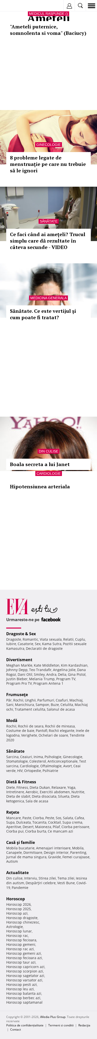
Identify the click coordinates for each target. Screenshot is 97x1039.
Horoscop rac (17, 935)
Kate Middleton (46, 665)
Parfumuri (45, 700)
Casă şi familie (20, 842)
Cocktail (54, 822)
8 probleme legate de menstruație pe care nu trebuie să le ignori (48, 164)
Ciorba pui (15, 831)
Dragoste (13, 639)
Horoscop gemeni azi (23, 953)
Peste (49, 817)
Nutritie (77, 792)
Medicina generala (48, 298)
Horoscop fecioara (21, 940)
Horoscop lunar (19, 931)
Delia (62, 674)
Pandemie (20, 887)
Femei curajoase (76, 857)
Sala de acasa (37, 801)
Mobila (78, 848)
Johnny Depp (17, 669)
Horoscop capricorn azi (25, 966)
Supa (10, 822)
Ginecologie (48, 145)
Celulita (66, 704)
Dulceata (23, 822)
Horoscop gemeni (20, 944)
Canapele (14, 852)
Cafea (79, 817)
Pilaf (56, 826)
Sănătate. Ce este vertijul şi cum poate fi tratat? (43, 314)
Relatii (68, 639)
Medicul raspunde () (48, 14)
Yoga (71, 787)
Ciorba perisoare (75, 826)
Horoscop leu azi (20, 989)
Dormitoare (32, 852)
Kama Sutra (51, 643)
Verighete (29, 735)
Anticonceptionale (63, 761)
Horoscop (15, 899)
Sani (9, 704)
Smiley (39, 674)
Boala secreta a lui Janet (40, 464)
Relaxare (58, 787)
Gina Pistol (77, 674)
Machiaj (76, 700)
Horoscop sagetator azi (25, 975)
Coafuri (62, 700)
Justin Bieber (17, 679)
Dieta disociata (44, 796)
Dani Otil (25, 674)
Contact (15, 1029)
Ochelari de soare (53, 735)
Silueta (63, 796)
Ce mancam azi (60, 831)
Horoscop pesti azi (21, 984)
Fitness (22, 787)
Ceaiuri (26, 756)
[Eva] (15, 5)
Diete (10, 787)
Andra (51, 674)
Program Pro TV (19, 683)
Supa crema (72, 822)
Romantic (30, 639)
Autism (12, 861)
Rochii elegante (61, 730)
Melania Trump (42, 679)
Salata (68, 817)
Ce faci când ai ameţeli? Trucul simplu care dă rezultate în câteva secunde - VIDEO (47, 240)
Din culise (48, 451)
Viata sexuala (51, 639)
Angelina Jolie (64, 669)
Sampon (42, 704)
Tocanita (39, 822)
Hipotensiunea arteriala (40, 486)
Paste (26, 817)
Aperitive (13, 826)
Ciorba (38, 817)
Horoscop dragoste (22, 917)
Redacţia (84, 1025)
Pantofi (41, 730)
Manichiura (24, 704)
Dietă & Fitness (21, 782)
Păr (9, 700)
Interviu (30, 878)
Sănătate (48, 221)
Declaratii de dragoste (44, 648)
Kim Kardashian (74, 665)
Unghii (30, 700)
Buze (55, 704)
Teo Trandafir (40, 669)
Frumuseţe (17, 694)
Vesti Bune (66, 883)
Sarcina (12, 756)
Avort (67, 766)
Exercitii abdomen (55, 792)
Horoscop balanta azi (23, 993)
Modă (11, 720)
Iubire (11, 643)
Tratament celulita (30, 709)
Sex (38, 643)
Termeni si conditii (61, 1025)
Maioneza (43, 826)
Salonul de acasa (61, 709)
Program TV (65, 679)
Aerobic (32, 792)
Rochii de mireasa (60, 726)
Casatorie (25, 643)
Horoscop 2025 (18, 908)
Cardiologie (49, 473)
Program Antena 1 (48, 683)
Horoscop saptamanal (24, 1002)
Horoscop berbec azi (23, 997)
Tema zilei (65, 878)
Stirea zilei (47, 878)
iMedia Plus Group (52, 1017)
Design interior (56, 852)
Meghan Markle (19, 665)
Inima (38, 756)
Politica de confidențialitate (25, 1025)
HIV (20, 770)
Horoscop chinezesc (22, 922)
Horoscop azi (17, 913)
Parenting (78, 852)
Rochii (18, 700)
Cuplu (80, 639)
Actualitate (17, 872)
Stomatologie (17, 761)
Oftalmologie (51, 766)
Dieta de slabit (18, 796)
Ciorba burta (35, 831)
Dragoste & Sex (21, 633)
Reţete (12, 812)
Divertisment (19, 659)
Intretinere (15, 792)
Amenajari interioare (53, 848)
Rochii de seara (31, 726)
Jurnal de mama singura (26, 857)
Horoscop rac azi (20, 949)
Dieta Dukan (40, 787)
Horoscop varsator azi (24, 980)
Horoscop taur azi (21, 962)
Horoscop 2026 (18, 904)
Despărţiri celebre (41, 883)
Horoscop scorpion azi (24, 971)
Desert (28, 826)
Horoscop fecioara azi (24, 957)
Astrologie (14, 926)
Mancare (13, 817)
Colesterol (37, 761)
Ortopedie (32, 770)
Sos (58, 817)
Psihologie (53, 756)
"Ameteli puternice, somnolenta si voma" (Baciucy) (48, 29)
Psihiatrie (50, 770)
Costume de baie (20, 730)
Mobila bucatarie (20, 848)
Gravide (54, 857)
